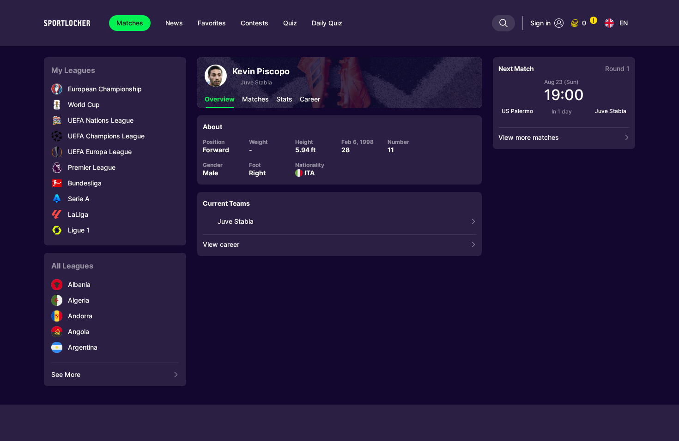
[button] (219, 99)
